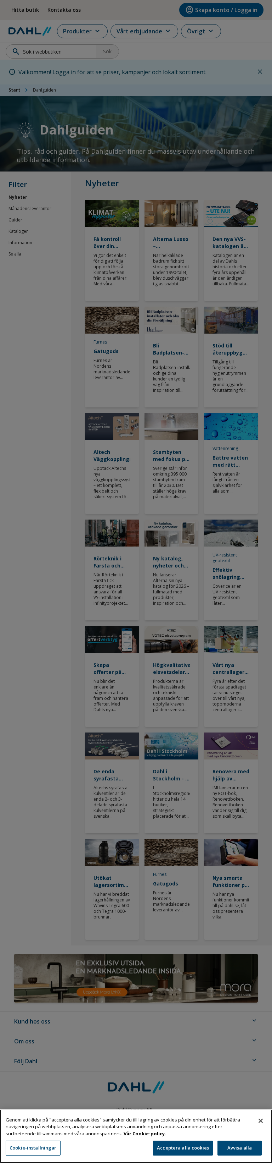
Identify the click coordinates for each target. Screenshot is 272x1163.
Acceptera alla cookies (183, 1148)
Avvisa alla (239, 1148)
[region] (136, 1136)
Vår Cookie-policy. (145, 1133)
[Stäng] (260, 1121)
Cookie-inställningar (33, 1148)
